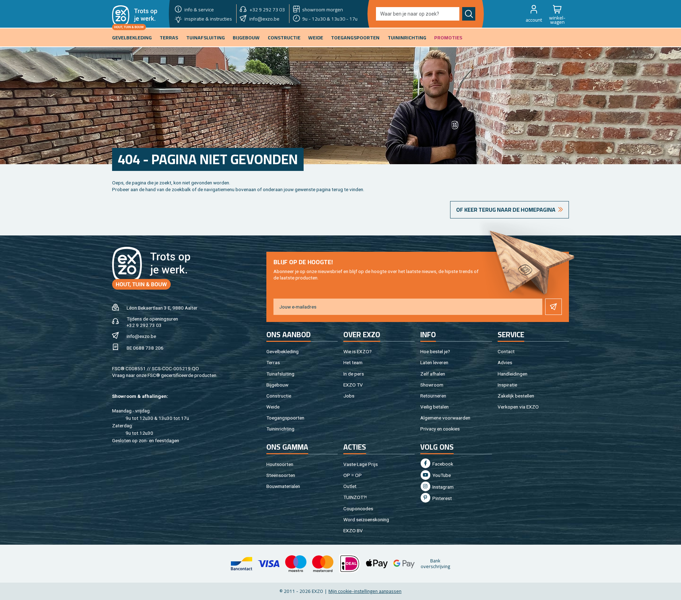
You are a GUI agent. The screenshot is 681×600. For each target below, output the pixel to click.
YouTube (441, 475)
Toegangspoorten (285, 418)
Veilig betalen (434, 407)
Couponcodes (358, 508)
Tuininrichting (280, 429)
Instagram (442, 487)
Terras (273, 362)
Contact (506, 351)
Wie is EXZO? (357, 351)
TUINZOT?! (355, 497)
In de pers (353, 374)
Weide (272, 407)
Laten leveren (434, 362)
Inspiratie (507, 385)
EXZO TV (353, 385)
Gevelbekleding (282, 351)
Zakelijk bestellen (516, 396)
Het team (352, 362)
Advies (505, 362)
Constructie (278, 396)
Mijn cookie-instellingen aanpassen (365, 591)
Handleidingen (512, 374)
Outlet (349, 486)
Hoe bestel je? (435, 351)
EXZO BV (353, 530)
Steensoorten (280, 475)
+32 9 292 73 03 (144, 325)
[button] (534, 14)
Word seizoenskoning (366, 519)
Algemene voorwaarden (445, 418)
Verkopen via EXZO (518, 407)
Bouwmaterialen (283, 486)
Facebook (442, 464)
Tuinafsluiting (280, 374)
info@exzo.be (141, 336)
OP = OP (352, 475)
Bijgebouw (277, 385)
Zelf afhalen (432, 374)
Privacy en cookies (440, 429)
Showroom (431, 385)
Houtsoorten (279, 464)
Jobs (348, 396)
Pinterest (441, 498)
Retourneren (433, 396)
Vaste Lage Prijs (360, 464)
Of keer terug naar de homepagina (505, 209)
